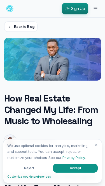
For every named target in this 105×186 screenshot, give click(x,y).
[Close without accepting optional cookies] (96, 144)
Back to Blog (24, 27)
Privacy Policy (73, 157)
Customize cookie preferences (29, 176)
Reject (29, 168)
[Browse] (95, 8)
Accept (75, 168)
